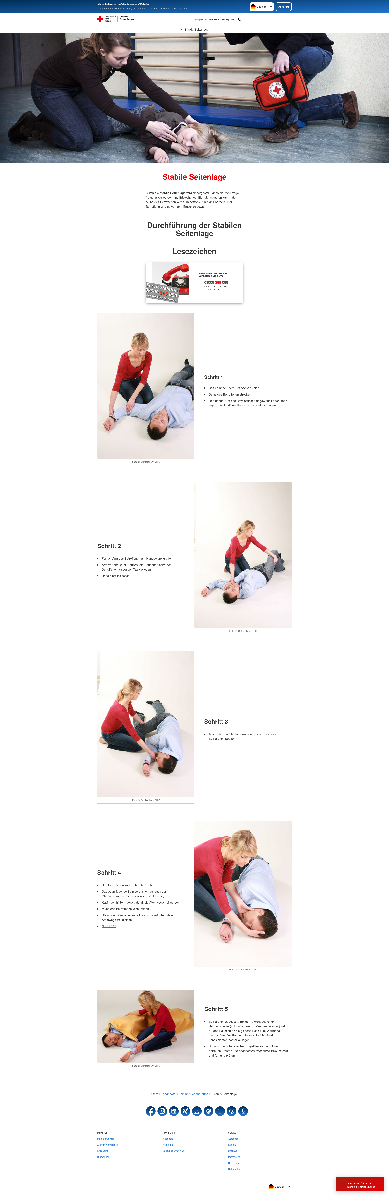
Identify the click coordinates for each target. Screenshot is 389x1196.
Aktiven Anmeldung (107, 1144)
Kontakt (232, 1144)
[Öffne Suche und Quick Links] (240, 19)
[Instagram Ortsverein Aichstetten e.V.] (162, 1111)
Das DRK (214, 19)
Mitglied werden (105, 1138)
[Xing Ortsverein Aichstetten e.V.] (185, 1111)
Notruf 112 (109, 926)
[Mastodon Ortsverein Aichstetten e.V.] (208, 1111)
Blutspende (103, 1157)
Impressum (234, 1157)
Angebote (201, 19)
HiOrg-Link (228, 19)
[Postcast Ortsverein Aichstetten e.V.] (243, 1111)
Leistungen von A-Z (173, 1151)
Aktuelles (168, 1144)
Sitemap (232, 1151)
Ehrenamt (102, 1151)
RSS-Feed (234, 1163)
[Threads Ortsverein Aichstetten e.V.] (231, 1111)
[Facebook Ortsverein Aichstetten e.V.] (151, 1111)
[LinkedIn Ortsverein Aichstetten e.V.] (174, 1111)
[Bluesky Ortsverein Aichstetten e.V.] (220, 1111)
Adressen (233, 1138)
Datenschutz (235, 1169)
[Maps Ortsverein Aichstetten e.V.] (197, 1111)
